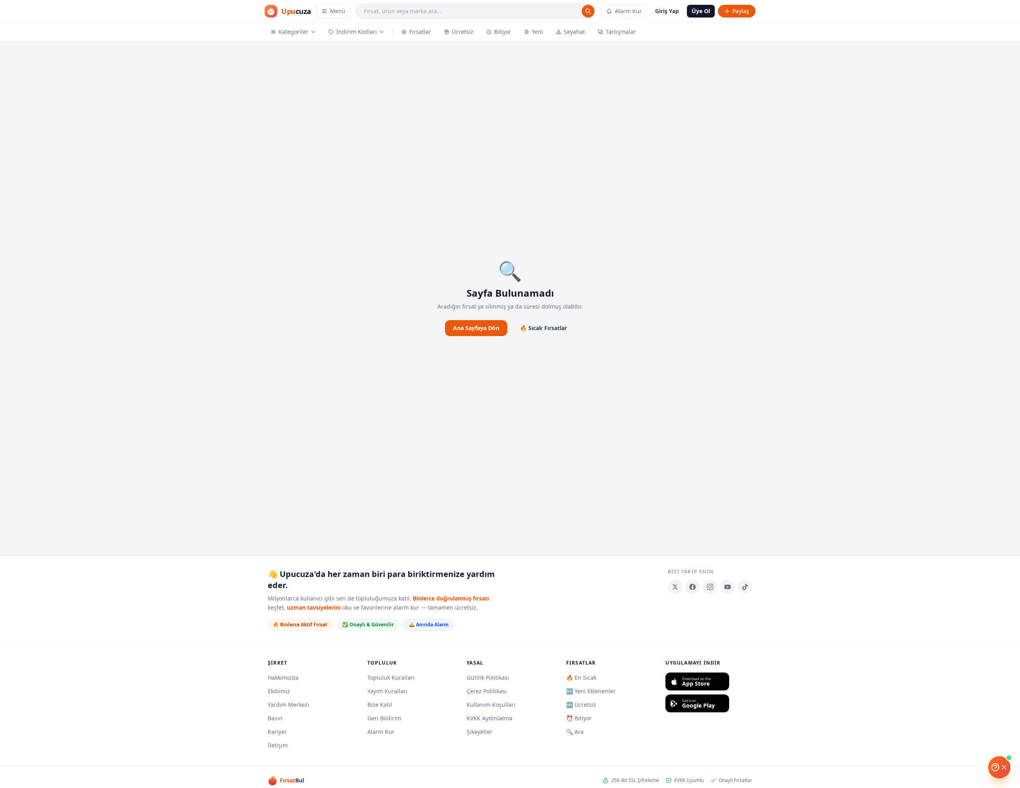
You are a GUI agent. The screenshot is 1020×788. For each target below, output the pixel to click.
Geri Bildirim (384, 718)
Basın (275, 718)
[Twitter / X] (675, 587)
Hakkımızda (283, 677)
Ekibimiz (279, 691)
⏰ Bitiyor (579, 718)
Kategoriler (293, 31)
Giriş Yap (667, 11)
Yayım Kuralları (387, 691)
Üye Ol (701, 11)
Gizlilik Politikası (488, 677)
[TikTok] (745, 587)
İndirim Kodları (356, 31)
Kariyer (277, 731)
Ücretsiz (462, 31)
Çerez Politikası (487, 691)
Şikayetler (479, 731)
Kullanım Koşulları (491, 704)
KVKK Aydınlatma (489, 718)
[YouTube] (727, 587)
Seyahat (574, 31)
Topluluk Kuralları (391, 677)
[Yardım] (999, 767)
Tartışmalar (621, 31)
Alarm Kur (628, 11)
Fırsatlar (420, 31)
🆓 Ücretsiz (581, 704)
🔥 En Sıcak (581, 677)
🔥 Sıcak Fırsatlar (543, 328)
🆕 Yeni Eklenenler (591, 691)
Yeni (537, 31)
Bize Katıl (379, 704)
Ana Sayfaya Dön (476, 328)
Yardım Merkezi (288, 704)
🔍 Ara (575, 731)
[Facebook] (692, 587)
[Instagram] (710, 587)
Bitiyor (502, 31)
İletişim (278, 745)
